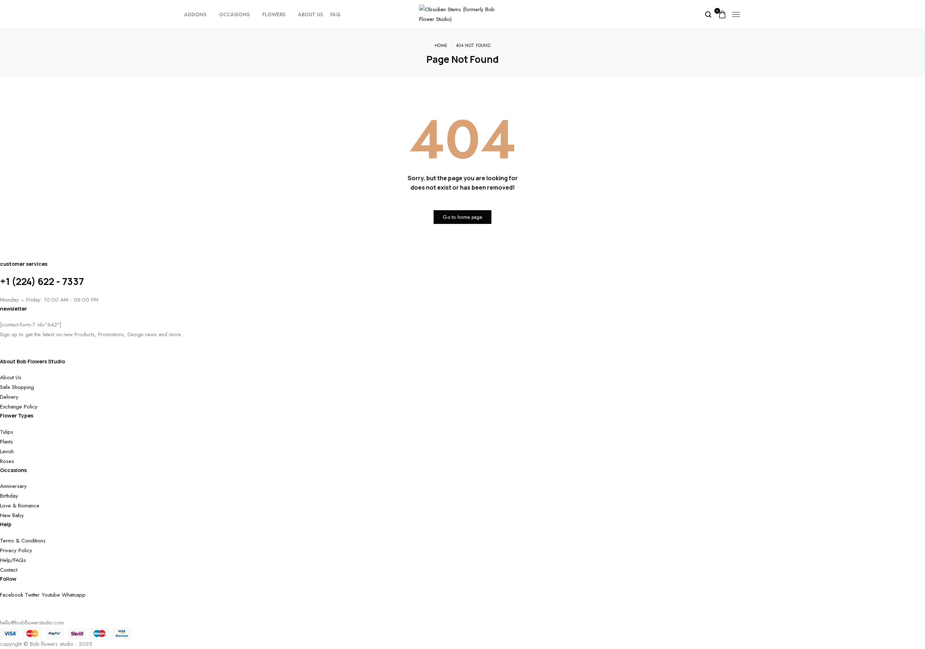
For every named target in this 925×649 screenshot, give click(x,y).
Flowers (273, 14)
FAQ (335, 14)
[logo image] (462, 14)
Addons (195, 14)
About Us (310, 14)
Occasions (234, 14)
